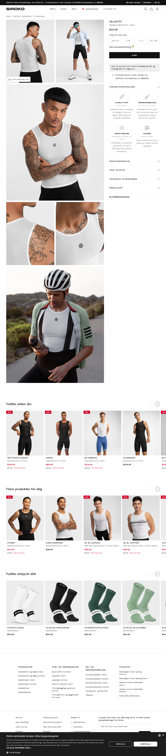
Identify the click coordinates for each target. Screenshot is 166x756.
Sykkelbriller (23, 688)
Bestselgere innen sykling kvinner (130, 673)
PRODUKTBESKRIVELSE (119, 161)
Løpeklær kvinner (59, 680)
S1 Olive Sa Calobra (134, 627)
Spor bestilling (22, 722)
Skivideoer (78, 727)
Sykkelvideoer (80, 722)
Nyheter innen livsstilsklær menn (131, 683)
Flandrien (129, 458)
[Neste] (157, 404)
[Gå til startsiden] (15, 9)
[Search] (145, 9)
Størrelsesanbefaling (119, 47)
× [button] (163, 735)
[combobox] (159, 735)
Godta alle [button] (145, 744)
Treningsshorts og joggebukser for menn (65, 696)
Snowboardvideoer (82, 731)
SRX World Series (17, 458)
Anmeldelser (115, 188)
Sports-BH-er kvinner (61, 672)
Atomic (11, 543)
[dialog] (83, 744)
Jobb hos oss (21, 727)
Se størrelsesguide (119, 197)
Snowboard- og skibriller (97, 691)
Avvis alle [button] (120, 744)
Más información (63, 745)
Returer (19, 717)
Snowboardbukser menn (97, 683)
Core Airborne (54, 543)
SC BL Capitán (131, 543)
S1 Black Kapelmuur (57, 627)
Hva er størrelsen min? (20, 79)
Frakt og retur (117, 170)
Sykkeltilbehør (24, 692)
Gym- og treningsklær (65, 667)
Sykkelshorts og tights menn (30, 672)
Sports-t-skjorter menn (62, 684)
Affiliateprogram (50, 717)
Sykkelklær (25, 667)
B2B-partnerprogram (52, 722)
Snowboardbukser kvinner (97, 687)
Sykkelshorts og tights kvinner (31, 676)
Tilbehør (89, 695)
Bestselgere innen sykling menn (133, 678)
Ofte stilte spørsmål (52, 727)
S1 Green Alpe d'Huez (97, 627)
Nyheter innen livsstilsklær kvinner (131, 690)
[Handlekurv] (151, 9)
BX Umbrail (91, 458)
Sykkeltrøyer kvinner (27, 684)
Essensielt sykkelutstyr (129, 696)
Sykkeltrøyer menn (26, 680)
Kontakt (46, 731)
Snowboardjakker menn (96, 675)
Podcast (19, 731)
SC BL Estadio (92, 543)
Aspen (49, 458)
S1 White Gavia (15, 627)
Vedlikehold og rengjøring (123, 179)
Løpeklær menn (59, 676)
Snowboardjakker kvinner (97, 679)
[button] (55, 747)
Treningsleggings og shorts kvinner (63, 689)
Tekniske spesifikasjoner (122, 87)
